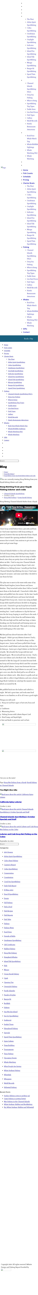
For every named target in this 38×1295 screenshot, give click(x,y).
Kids (5, 966)
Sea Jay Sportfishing (11, 1016)
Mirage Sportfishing (15, 382)
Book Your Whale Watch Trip (32, 138)
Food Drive (8, 932)
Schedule (27, 9)
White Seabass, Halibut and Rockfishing (18, 1104)
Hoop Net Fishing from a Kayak (15, 782)
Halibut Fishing (9, 949)
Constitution (8, 877)
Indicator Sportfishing (15, 374)
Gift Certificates (9, 945)
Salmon (7, 1007)
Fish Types (31, 115)
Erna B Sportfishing (11, 894)
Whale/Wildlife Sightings (16, 429)
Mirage (6, 970)
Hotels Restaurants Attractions (31, 127)
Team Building (9, 1045)
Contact (26, 165)
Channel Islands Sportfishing (14, 493)
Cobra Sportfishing (14, 365)
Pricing (26, 13)
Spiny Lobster (9, 1041)
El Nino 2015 (8, 890)
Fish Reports (8, 915)
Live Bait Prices (32, 112)
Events (6, 898)
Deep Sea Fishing (14, 397)
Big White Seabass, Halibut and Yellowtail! (19, 1107)
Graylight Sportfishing (15, 371)
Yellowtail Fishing (10, 1087)
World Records (32, 121)
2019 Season (8, 852)
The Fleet (30, 19)
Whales (26, 132)
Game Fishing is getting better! (15, 1099)
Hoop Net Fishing (10, 497)
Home (25, 3)
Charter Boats (29, 16)
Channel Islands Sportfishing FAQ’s (20, 394)
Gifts (25, 162)
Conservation (9, 873)
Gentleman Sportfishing (16, 368)
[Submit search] (20, 461)
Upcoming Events (10, 1058)
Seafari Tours (8, 1024)
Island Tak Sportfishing (16, 379)
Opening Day (9, 982)
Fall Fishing (8, 903)
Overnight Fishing (10, 986)
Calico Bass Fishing (11, 861)
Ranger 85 (7, 999)
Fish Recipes (8, 911)
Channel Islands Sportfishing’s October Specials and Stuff (17, 818)
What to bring (32, 101)
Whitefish (7, 1075)
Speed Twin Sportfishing (16, 388)
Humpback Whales (10, 957)
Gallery (29, 118)
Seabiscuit (7, 1020)
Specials (7, 1033)
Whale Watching (13, 434)
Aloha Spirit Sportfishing (16, 362)
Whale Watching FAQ (15, 432)
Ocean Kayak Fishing (25, 497)
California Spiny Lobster (11, 802)
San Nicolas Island (10, 1012)
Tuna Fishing (8, 1054)
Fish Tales (7, 919)
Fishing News (9, 928)
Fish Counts (28, 6)
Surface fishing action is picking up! (17, 1096)
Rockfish (7, 1003)
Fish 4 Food (8, 907)
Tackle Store (31, 109)
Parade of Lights (10, 995)
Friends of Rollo (9, 936)
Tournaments (9, 1049)
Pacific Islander (9, 991)
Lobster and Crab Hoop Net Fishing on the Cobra (18, 835)
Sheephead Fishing (11, 1028)
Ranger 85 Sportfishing (16, 385)
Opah (6, 978)
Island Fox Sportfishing (16, 377)
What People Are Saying (12, 1066)
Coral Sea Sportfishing (12, 882)
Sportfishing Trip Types (16, 403)
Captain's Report (10, 865)
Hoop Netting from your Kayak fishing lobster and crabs (19, 475)
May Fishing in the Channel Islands (17, 1102)
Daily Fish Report (10, 886)
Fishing (26, 80)
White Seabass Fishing (12, 1070)
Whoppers (7, 1079)
